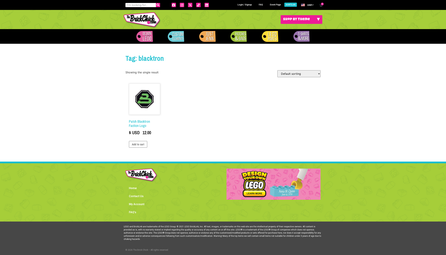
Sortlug (290, 4)
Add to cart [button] (138, 144)
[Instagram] (182, 5)
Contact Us (136, 196)
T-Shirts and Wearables (301, 36)
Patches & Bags (238, 36)
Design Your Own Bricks (144, 36)
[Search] (158, 5)
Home (133, 188)
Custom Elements (176, 36)
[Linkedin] (207, 5)
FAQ (261, 4)
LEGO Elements (270, 36)
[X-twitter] (190, 5)
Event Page (275, 4)
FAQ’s (132, 212)
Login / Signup (244, 4)
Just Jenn (207, 36)
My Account (136, 204)
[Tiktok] (198, 5)
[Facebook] (174, 5)
